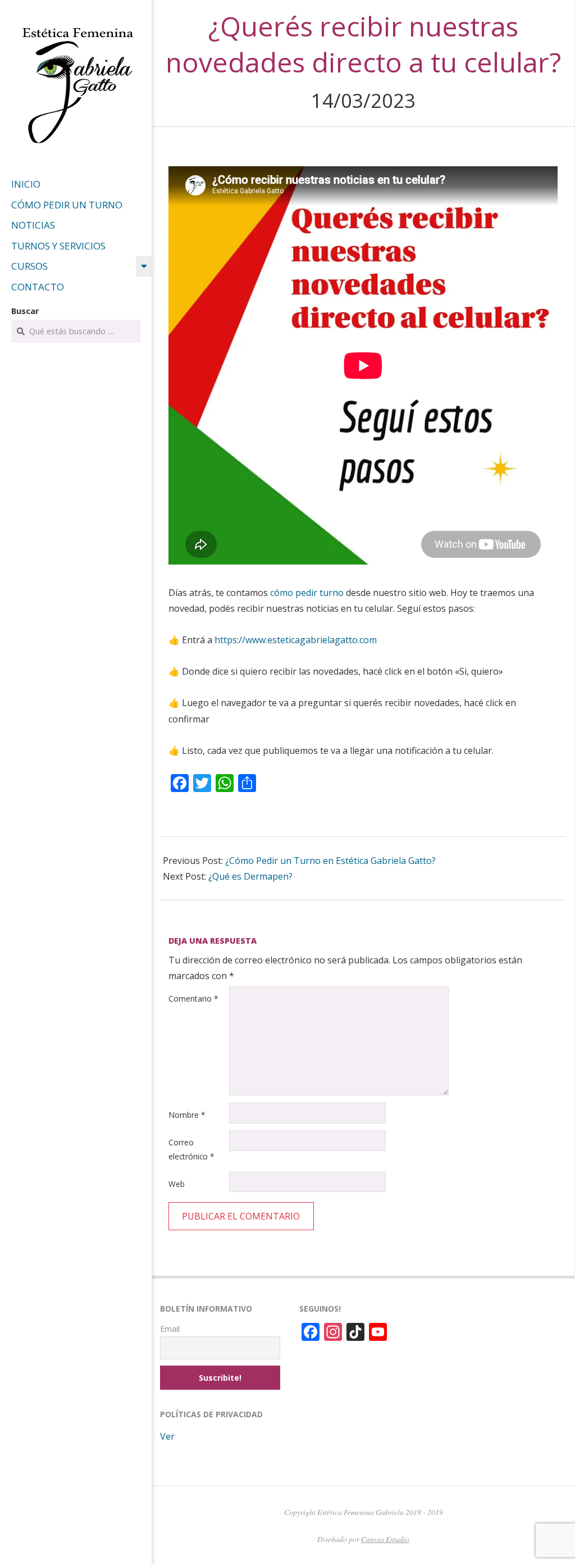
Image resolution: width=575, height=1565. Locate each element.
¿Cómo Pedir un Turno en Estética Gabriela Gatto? (330, 860)
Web (176, 1184)
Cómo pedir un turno (66, 204)
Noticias (33, 225)
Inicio (25, 184)
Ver (167, 1436)
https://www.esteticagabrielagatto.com (296, 640)
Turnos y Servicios (58, 245)
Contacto (37, 286)
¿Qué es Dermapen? (250, 876)
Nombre (187, 1114)
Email (170, 1328)
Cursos (29, 266)
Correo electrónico (191, 1149)
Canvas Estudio (385, 1539)
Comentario (193, 998)
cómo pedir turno (307, 592)
